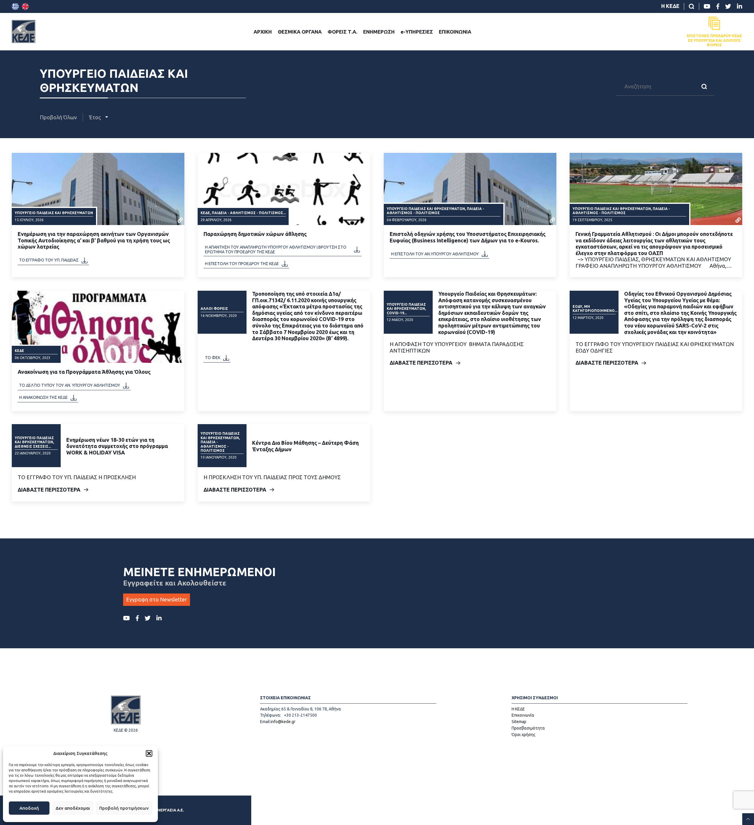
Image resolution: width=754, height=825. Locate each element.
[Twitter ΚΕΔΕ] (728, 6)
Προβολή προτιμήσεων (124, 808)
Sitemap (519, 721)
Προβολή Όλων (58, 117)
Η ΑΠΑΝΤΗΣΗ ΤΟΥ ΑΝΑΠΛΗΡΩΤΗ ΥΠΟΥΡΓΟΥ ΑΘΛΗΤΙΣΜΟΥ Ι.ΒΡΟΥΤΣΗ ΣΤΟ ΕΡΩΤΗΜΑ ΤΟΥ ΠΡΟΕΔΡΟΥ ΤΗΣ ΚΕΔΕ (275, 249)
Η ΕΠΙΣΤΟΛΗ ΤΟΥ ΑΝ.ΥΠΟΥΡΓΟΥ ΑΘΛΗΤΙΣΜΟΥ (435, 254)
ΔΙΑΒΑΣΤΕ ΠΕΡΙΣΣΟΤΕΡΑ (421, 363)
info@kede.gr (283, 721)
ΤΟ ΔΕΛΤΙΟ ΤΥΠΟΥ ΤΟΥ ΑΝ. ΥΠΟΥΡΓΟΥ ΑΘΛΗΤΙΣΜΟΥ (69, 385)
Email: (265, 721)
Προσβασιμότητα (528, 728)
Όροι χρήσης (523, 734)
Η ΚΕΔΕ (670, 6)
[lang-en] (25, 6)
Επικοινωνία (523, 715)
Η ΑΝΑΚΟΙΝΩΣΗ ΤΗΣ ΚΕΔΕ (43, 397)
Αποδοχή (29, 808)
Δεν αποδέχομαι (73, 808)
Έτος (95, 117)
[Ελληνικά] (15, 6)
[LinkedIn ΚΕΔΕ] (739, 6)
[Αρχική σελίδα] (23, 31)
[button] (149, 753)
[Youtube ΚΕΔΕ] (707, 6)
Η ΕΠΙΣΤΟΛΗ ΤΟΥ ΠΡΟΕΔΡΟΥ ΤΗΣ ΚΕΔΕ (242, 263)
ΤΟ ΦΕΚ (212, 357)
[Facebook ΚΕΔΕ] (717, 6)
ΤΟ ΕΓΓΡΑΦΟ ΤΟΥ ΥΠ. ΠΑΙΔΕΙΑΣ (49, 260)
